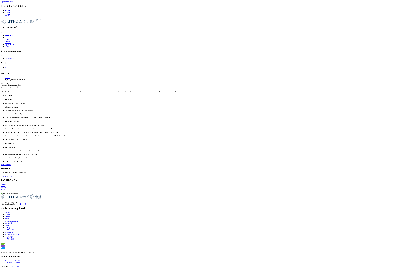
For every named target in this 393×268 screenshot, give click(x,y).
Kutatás (7, 41)
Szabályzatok (9, 232)
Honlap (3, 184)
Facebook (8, 12)
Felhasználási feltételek (12, 263)
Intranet (7, 225)
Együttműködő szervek (12, 240)
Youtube (7, 10)
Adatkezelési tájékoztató (13, 261)
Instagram (8, 14)
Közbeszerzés (9, 236)
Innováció (8, 43)
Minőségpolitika (10, 223)
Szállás (3, 189)
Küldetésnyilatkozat (11, 222)
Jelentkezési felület (7, 176)
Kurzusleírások (6, 165)
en (5, 69)
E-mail (3, 186)
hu (6, 67)
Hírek (7, 37)
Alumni (7, 46)
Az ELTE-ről (9, 35)
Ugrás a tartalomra (7, 2)
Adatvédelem (9, 229)
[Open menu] (1, 32)
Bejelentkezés (9, 58)
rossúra (4, 188)
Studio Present (14, 266)
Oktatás (7, 39)
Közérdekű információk (12, 234)
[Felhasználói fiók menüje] (1, 55)
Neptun (7, 227)
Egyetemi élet (9, 45)
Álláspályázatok (10, 238)
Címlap (7, 78)
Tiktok (7, 16)
